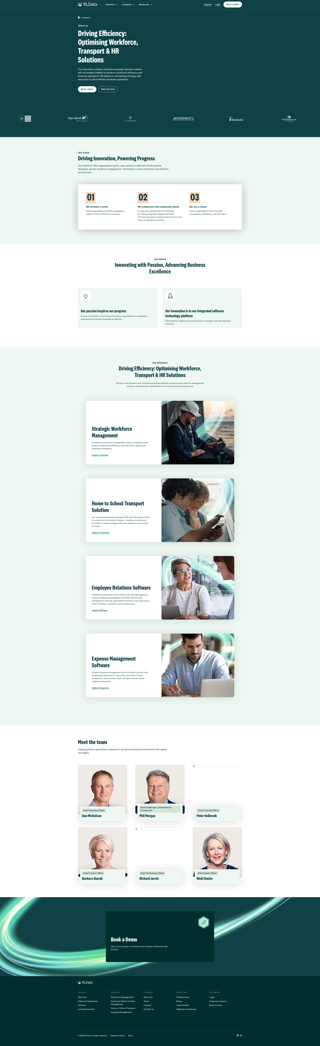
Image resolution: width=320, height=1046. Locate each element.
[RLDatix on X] (241, 1036)
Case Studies (182, 1005)
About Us (148, 997)
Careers (147, 1005)
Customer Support (218, 1001)
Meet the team (108, 89)
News (146, 1001)
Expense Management (121, 1012)
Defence (82, 1005)
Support (208, 4)
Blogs (179, 1001)
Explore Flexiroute (100, 533)
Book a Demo (215, 1005)
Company (127, 4)
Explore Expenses (100, 688)
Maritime (82, 997)
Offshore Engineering (88, 1001)
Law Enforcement (86, 1009)
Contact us (149, 1009)
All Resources (182, 997)
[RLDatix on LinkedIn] (238, 1036)
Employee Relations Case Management (123, 1003)
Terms (130, 1036)
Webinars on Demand (186, 1009)
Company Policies (117, 1036)
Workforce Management (122, 997)
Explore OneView (100, 455)
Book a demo (232, 4)
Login (217, 4)
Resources (144, 4)
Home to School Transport (123, 1008)
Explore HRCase (99, 610)
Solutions (110, 4)
